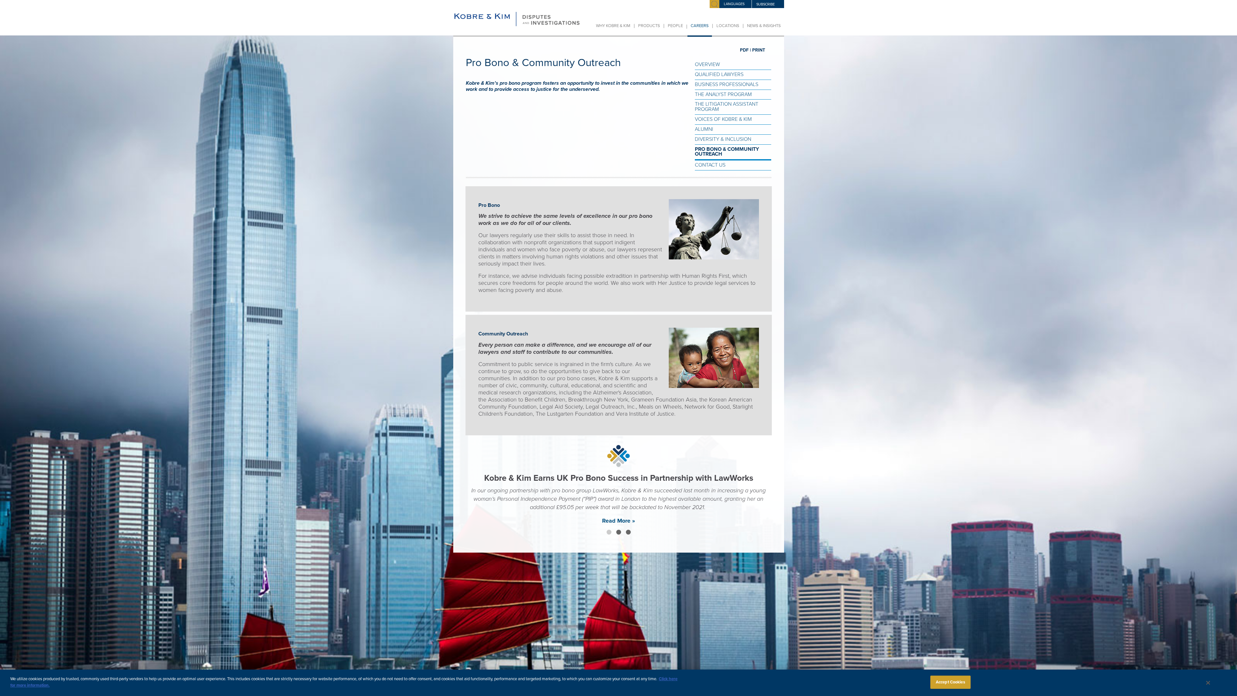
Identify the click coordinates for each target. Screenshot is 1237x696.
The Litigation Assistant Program (726, 106)
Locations (727, 25)
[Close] (1208, 683)
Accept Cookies (950, 682)
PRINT (758, 50)
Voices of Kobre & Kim (723, 119)
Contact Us (710, 165)
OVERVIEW (707, 64)
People (675, 25)
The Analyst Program (723, 94)
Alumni (704, 129)
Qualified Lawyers (719, 74)
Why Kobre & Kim (613, 25)
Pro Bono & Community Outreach (727, 152)
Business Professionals (726, 84)
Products (649, 25)
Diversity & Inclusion (723, 139)
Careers (700, 25)
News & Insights (764, 25)
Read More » (618, 538)
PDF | (745, 50)
